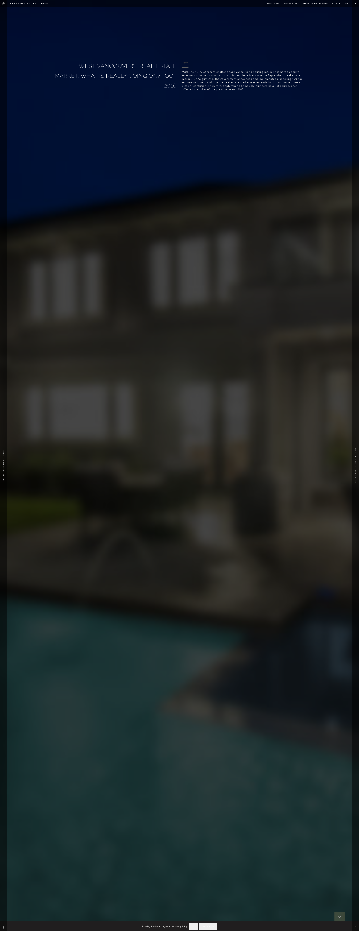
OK (193, 926)
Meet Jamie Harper (315, 3)
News (185, 63)
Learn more (208, 926)
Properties (291, 3)
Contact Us (340, 3)
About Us (273, 3)
